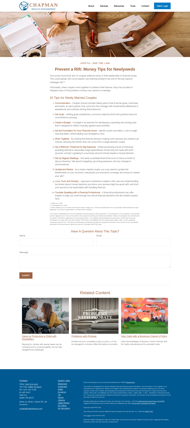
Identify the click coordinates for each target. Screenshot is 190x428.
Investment (62, 387)
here (88, 415)
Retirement (62, 384)
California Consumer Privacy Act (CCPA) (151, 401)
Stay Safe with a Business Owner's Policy (144, 336)
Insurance (62, 392)
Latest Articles (64, 403)
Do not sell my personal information (143, 403)
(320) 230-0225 (31, 384)
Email (99, 235)
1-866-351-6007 (34, 387)
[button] (91, 5)
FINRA (147, 411)
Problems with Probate (84, 336)
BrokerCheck (130, 382)
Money (61, 397)
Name (22, 235)
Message (23, 252)
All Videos (62, 406)
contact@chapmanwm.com (30, 409)
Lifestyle (61, 400)
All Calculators (64, 408)
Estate (60, 389)
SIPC (151, 411)
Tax (59, 395)
